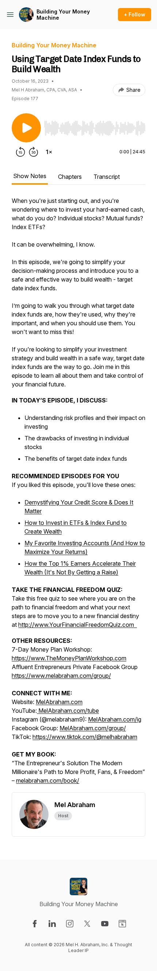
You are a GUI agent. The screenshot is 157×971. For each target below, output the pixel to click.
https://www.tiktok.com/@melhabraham (84, 736)
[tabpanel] (78, 494)
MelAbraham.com (59, 701)
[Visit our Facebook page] (34, 923)
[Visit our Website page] (122, 923)
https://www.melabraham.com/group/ (61, 675)
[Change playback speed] (49, 152)
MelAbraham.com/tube (68, 710)
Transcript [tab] (106, 176)
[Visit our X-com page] (87, 923)
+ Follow (134, 14)
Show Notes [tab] (29, 176)
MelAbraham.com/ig (114, 719)
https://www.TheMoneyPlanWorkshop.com (69, 658)
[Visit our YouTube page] (104, 923)
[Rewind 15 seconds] (20, 152)
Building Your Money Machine (63, 14)
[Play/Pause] (26, 127)
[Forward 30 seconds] (33, 152)
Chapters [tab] (70, 176)
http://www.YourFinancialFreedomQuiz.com (77, 624)
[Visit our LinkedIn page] (52, 923)
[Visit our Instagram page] (69, 923)
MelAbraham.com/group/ (93, 728)
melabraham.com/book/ (47, 780)
